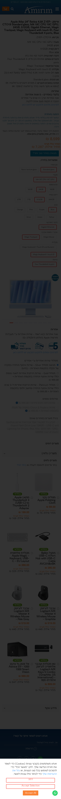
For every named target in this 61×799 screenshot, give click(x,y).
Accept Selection (31, 786)
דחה (30, 779)
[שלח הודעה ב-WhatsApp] (55, 793)
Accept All (30, 793)
